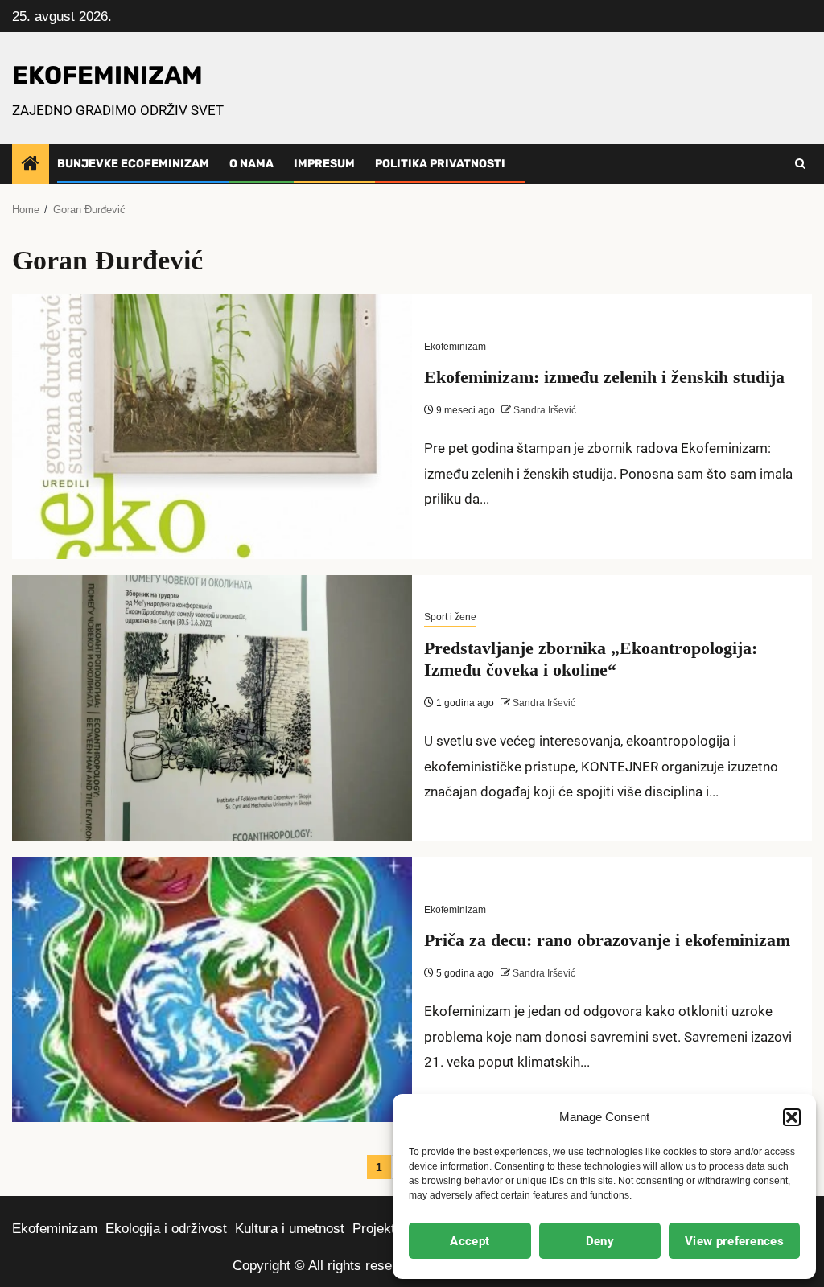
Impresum (324, 164)
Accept (469, 1241)
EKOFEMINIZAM (107, 75)
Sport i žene (450, 617)
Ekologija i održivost (166, 1228)
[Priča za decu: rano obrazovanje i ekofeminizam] (212, 989)
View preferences (734, 1241)
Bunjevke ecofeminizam (133, 164)
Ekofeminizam (455, 346)
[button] (792, 1117)
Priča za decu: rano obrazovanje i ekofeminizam (607, 940)
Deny (600, 1241)
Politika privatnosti (440, 164)
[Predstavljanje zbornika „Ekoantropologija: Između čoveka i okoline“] (212, 708)
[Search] (800, 164)
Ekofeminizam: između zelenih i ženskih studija (604, 377)
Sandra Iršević (543, 410)
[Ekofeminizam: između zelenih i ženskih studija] (212, 426)
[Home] (30, 164)
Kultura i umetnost (289, 1228)
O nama (251, 164)
